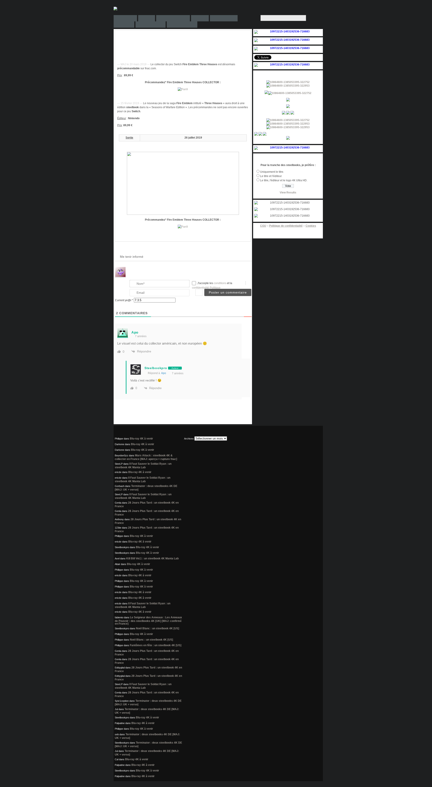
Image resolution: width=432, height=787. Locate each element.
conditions (220, 283)
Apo (163, 373)
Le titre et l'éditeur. (271, 176)
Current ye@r (124, 300)
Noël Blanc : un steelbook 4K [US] (157, 628)
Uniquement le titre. (272, 171)
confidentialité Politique (206, 287)
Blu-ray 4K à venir (141, 438)
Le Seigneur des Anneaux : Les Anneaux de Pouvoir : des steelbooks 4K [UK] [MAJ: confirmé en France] (148, 620)
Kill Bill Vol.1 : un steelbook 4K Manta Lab (152, 558)
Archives (189, 438)
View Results (288, 192)
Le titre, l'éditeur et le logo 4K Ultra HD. (283, 180)
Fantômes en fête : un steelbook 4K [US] (155, 645)
